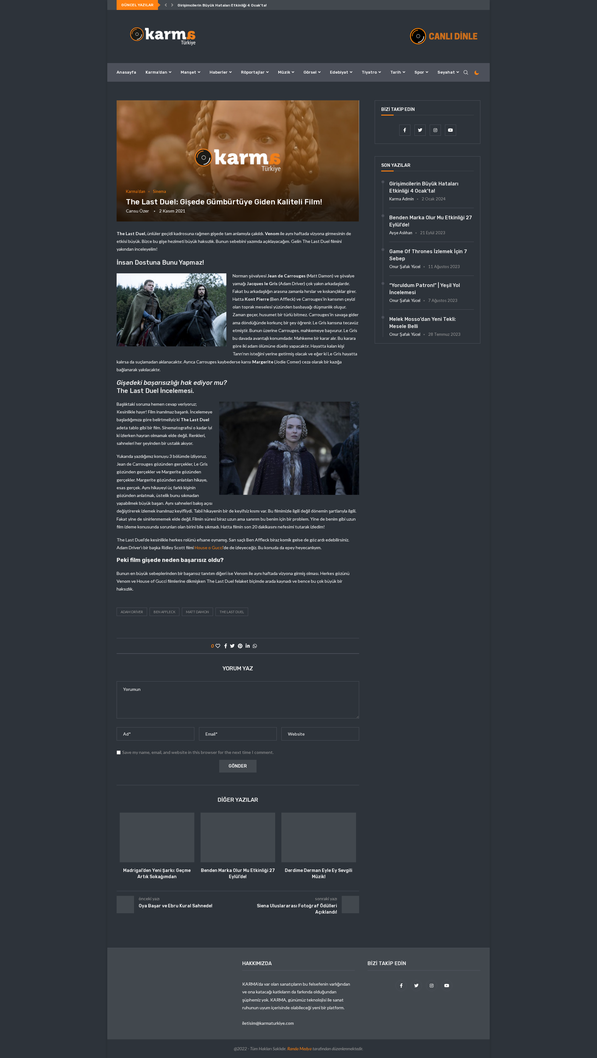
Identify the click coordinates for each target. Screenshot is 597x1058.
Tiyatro (369, 72)
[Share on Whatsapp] (255, 646)
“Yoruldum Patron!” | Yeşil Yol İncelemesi (424, 288)
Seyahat (446, 72)
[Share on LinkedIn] (248, 646)
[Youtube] (450, 130)
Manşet (188, 72)
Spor (419, 72)
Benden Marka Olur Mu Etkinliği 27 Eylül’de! (430, 221)
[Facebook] (405, 130)
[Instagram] (435, 130)
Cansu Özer (137, 210)
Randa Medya (299, 1048)
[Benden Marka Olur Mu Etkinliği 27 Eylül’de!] (238, 837)
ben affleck (164, 612)
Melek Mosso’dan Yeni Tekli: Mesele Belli (422, 322)
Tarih (395, 72)
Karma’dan (156, 72)
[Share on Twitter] (232, 646)
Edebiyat (339, 72)
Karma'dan (135, 191)
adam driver (132, 612)
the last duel (232, 612)
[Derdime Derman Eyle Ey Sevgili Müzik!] (318, 837)
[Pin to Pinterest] (240, 646)
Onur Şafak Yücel (404, 266)
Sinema (159, 191)
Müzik (284, 72)
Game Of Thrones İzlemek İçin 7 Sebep (428, 255)
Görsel (310, 72)
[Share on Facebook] (225, 646)
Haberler (219, 72)
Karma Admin (401, 198)
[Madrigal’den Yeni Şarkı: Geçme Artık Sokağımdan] (157, 837)
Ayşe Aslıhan (400, 232)
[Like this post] (217, 646)
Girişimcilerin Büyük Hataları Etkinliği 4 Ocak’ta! (222, 5)
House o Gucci (209, 547)
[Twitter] (420, 130)
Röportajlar (253, 72)
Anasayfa (126, 72)
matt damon (197, 612)
